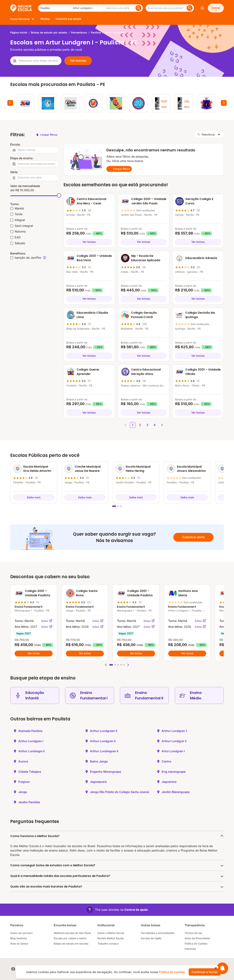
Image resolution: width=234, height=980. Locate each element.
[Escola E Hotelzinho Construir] (116, 103)
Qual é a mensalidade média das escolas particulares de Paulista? (60, 876)
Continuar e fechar (205, 972)
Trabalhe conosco (108, 943)
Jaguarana (169, 781)
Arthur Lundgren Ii (103, 741)
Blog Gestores (18, 938)
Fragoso (24, 781)
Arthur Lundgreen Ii (103, 731)
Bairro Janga (99, 761)
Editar (45, 620)
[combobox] (54, 8)
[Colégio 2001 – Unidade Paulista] (25, 103)
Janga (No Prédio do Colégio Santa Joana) (119, 792)
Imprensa (190, 948)
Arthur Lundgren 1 (174, 731)
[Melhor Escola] (21, 8)
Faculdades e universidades (157, 932)
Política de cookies (172, 972)
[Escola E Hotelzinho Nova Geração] (93, 103)
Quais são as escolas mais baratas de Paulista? (46, 886)
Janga (22, 792)
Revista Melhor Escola (110, 938)
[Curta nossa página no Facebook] (13, 969)
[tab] (114, 506)
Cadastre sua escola (68, 18)
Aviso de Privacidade (197, 938)
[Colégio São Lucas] (184, 103)
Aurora (23, 761)
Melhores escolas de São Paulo (72, 932)
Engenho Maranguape (105, 771)
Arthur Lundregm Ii (31, 751)
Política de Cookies (196, 943)
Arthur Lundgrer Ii (174, 741)
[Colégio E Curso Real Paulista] (206, 103)
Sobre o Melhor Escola (110, 932)
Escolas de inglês (151, 938)
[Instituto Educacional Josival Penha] (138, 103)
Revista (45, 18)
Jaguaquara (98, 781)
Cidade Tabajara (29, 771)
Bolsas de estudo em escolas (71, 943)
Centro (166, 761)
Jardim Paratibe (29, 802)
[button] (106, 665)
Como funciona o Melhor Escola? (34, 836)
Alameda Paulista (30, 731)
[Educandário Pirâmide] (161, 103)
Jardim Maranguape (176, 792)
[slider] (59, 195)
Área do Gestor (19, 943)
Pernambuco (79, 32)
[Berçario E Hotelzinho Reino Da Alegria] (70, 103)
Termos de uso (193, 932)
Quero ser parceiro (21, 932)
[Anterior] (10, 103)
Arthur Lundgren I (30, 741)
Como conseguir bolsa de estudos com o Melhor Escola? (52, 865)
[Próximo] (224, 103)
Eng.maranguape (174, 771)
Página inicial (18, 32)
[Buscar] (138, 8)
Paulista (96, 32)
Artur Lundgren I (173, 751)
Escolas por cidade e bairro (70, 938)
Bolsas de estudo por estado (49, 32)
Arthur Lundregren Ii (104, 751)
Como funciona (20, 18)
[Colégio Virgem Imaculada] (48, 103)
